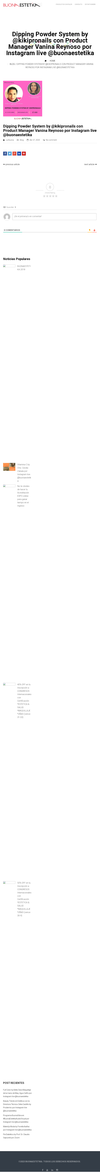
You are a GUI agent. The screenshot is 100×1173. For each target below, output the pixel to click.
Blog (12, 64)
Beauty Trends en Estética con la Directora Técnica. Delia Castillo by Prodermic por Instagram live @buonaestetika (17, 1106)
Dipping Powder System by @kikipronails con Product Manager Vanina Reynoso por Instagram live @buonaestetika (50, 130)
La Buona (10, 140)
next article (89, 164)
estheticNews (90, 4)
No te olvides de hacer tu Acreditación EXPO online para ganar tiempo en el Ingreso (23, 496)
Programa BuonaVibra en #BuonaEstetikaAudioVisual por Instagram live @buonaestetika (16, 1118)
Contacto (78, 4)
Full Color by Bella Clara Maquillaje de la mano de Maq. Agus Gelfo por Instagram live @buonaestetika (17, 1093)
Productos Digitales (64, 4)
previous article (12, 164)
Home (52, 61)
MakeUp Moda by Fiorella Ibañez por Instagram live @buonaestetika (17, 1128)
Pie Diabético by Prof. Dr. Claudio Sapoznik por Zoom (16, 1136)
